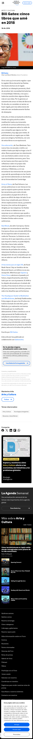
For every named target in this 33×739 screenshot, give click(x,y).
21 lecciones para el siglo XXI (12, 265)
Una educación (7, 145)
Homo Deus (5, 275)
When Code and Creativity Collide (19, 599)
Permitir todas (17, 729)
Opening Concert (16, 562)
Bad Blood (5, 226)
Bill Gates (4, 73)
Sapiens (24, 273)
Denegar (16, 724)
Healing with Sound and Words (20, 590)
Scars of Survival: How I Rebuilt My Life (20, 571)
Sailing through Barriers (18, 581)
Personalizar (16, 734)
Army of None (6, 184)
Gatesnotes (19, 340)
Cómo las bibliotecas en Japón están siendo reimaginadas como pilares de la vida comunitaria (16, 549)
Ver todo (27, 525)
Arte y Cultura (8, 10)
